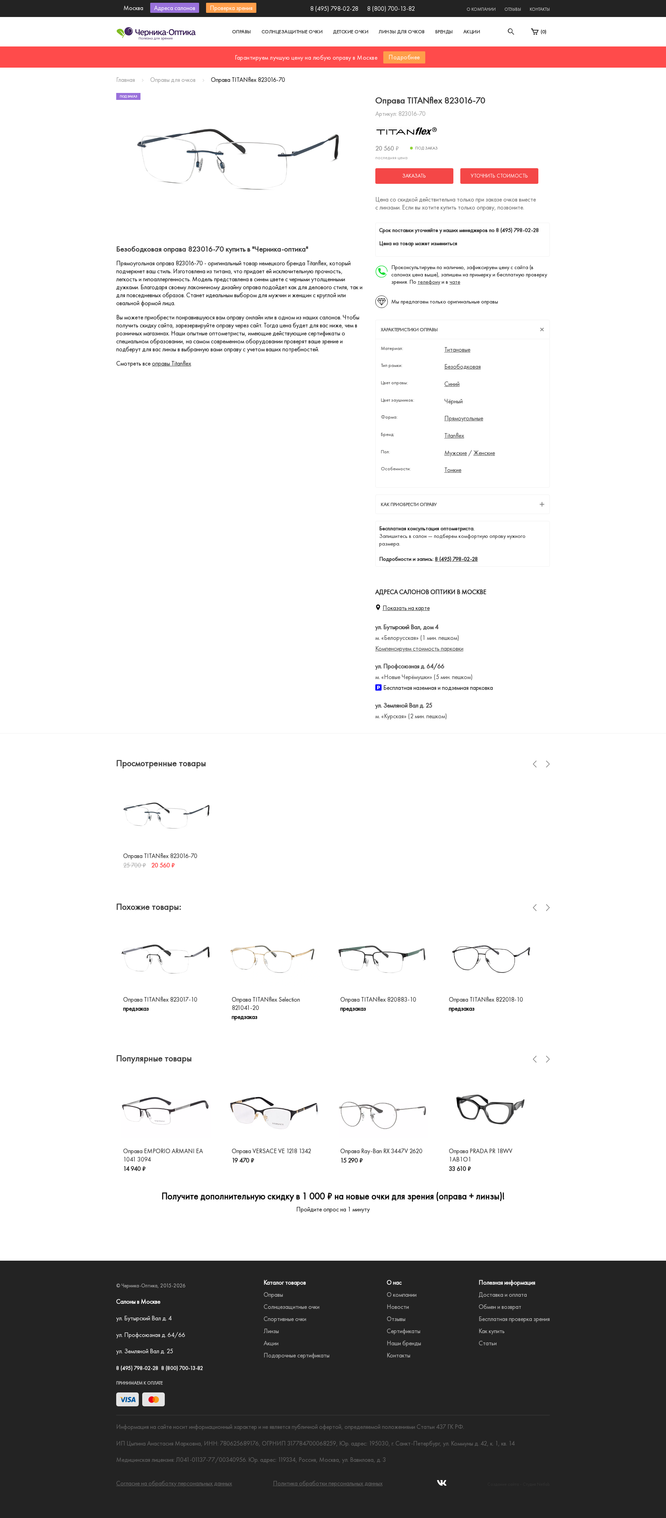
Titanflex (454, 435)
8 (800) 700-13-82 (391, 8)
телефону (429, 281)
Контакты (540, 9)
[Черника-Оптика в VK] (441, 1485)
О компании (481, 9)
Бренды (444, 31)
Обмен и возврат (500, 1307)
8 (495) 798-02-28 (334, 8)
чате (455, 281)
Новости (398, 1307)
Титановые (457, 349)
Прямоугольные (463, 418)
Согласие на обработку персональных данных (174, 1483)
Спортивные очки (285, 1319)
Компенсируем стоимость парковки (419, 648)
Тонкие (452, 469)
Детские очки (350, 31)
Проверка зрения (231, 8)
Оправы (241, 31)
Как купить (492, 1331)
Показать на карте (406, 608)
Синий (452, 383)
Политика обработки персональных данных (328, 1483)
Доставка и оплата (503, 1294)
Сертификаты (403, 1331)
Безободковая (462, 366)
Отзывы (512, 9)
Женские (484, 452)
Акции (471, 31)
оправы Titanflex (171, 363)
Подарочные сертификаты (297, 1355)
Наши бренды (404, 1343)
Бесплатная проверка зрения (514, 1319)
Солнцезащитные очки (292, 31)
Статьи (488, 1343)
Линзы (271, 1331)
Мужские (455, 452)
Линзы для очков (402, 31)
